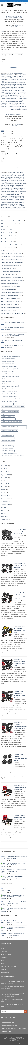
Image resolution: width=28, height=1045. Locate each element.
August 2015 (4, 478)
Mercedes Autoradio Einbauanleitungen (12, 280)
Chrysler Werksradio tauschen (12, 95)
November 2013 (5, 498)
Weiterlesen (14, 67)
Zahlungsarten (5, 972)
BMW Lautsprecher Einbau (8, 247)
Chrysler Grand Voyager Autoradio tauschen (11, 89)
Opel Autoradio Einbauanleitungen (10, 286)
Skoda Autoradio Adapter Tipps (9, 298)
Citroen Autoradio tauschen (8, 388)
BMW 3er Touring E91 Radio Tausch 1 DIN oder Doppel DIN (15, 323)
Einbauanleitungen (6, 954)
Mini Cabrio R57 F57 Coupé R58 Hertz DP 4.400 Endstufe (20, 817)
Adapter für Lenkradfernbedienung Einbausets (13, 1028)
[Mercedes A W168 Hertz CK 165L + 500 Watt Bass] (7, 568)
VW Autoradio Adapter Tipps (9, 304)
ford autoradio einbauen (7, 399)
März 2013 (4, 516)
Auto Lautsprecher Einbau (8, 235)
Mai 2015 (3, 480)
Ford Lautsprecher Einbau (8, 274)
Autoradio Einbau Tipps (7, 238)
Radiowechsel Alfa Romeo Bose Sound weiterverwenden (10, 427)
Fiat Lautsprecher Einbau (8, 268)
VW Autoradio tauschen (7, 455)
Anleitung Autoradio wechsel (8, 361)
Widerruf (3, 969)
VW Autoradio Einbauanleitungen (10, 307)
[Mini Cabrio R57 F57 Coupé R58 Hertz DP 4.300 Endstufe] (7, 790)
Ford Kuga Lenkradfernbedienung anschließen (14, 346)
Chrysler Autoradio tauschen (16, 85)
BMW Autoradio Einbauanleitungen (10, 244)
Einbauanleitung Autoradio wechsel (9, 96)
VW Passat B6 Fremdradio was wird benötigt (14, 328)
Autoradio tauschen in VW (7, 373)
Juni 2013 (3, 507)
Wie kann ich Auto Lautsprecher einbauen (12, 313)
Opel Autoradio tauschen (19, 404)
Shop (2, 960)
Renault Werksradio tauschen (8, 440)
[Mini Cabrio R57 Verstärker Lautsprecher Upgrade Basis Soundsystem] (7, 727)
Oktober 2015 (5, 471)
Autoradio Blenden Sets (7, 1022)
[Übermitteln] (25, 1011)
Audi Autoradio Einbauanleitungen (10, 230)
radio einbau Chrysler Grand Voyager (14, 101)
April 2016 (4, 469)
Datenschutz (4, 951)
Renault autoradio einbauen (8, 435)
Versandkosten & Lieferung (8, 966)
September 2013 (5, 504)
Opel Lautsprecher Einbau (8, 289)
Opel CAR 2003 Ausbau (7, 406)
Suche (2, 963)
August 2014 (4, 486)
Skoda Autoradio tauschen (7, 448)
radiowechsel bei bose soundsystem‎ (10, 430)
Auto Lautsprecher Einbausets (9, 1025)
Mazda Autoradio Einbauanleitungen (11, 277)
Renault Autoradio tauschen (8, 438)
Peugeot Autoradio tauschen (8, 416)
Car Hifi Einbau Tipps (6, 250)
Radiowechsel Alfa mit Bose (8, 424)
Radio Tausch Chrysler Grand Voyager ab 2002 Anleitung (14, 20)
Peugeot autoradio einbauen (8, 414)
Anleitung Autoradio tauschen (8, 358)
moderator (14, 26)
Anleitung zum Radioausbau (8, 363)
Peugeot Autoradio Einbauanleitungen (11, 292)
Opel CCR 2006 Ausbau (19, 406)
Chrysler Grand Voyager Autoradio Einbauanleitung (12, 87)
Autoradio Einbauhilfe (11, 16)
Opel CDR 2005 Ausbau (7, 409)
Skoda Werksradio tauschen (8, 450)
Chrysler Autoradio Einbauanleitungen (14, 17)
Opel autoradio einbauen (7, 404)
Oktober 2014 (5, 483)
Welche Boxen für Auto (19, 455)
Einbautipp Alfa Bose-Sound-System (10, 393)
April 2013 (4, 513)
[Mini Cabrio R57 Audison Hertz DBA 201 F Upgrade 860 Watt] (7, 664)
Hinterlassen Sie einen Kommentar (19, 109)
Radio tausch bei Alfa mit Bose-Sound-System (12, 421)
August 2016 (4, 466)
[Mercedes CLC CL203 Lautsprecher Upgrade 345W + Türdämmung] (7, 535)
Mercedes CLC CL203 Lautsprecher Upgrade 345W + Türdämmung (20, 531)
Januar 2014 (4, 495)
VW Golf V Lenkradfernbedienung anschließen (14, 341)
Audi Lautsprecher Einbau (8, 232)
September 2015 (5, 474)
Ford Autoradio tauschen (19, 399)
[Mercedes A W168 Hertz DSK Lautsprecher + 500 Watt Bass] (7, 597)
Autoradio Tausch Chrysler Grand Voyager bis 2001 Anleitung (14, 118)
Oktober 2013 (5, 501)
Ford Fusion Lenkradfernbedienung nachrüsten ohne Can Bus (14, 334)
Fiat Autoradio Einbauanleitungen (10, 265)
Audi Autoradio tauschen (7, 368)
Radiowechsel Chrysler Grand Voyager (9, 103)
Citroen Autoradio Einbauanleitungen (11, 259)
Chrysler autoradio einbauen (8, 378)
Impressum (4, 957)
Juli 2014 (3, 489)
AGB (2, 948)
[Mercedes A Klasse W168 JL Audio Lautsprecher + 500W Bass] (7, 631)
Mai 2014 (3, 492)
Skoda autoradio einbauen (7, 445)
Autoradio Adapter (6, 1031)
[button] (2, 5)
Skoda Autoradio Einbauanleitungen (11, 301)
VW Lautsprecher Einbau (8, 310)
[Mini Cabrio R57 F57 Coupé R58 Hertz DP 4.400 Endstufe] (7, 820)
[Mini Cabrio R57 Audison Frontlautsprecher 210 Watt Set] (7, 759)
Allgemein (4, 226)
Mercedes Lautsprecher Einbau (9, 283)
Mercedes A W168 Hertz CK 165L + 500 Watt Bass (20, 565)
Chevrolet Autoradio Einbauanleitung (11, 253)
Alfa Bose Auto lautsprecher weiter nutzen (11, 356)
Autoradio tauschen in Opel (8, 371)
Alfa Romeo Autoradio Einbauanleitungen (12, 221)
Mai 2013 (3, 510)
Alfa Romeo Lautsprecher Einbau (10, 223)
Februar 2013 (4, 519)
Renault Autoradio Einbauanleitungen (11, 295)
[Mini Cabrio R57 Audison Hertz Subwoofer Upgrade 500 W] (7, 696)
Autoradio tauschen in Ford (20, 368)
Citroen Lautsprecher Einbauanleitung (11, 262)
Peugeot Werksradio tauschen (8, 419)
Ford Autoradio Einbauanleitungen (10, 271)
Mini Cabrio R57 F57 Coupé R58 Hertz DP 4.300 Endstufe (20, 787)
